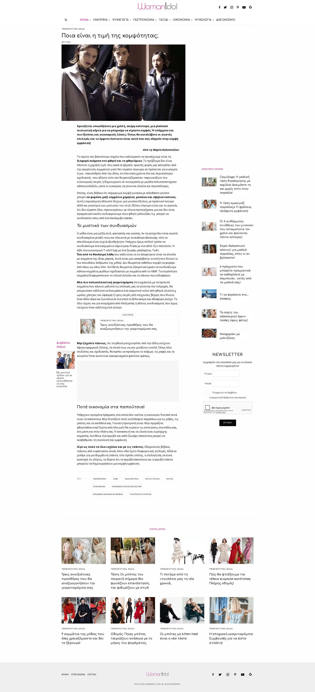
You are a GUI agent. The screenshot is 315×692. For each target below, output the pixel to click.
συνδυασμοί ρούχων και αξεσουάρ (127, 486)
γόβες (115, 479)
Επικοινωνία (78, 674)
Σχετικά (91, 674)
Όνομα (207, 373)
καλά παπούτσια (131, 479)
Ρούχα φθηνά (99, 486)
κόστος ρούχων (152, 479)
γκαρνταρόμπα (99, 479)
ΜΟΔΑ (82, 29)
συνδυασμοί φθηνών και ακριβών (108, 494)
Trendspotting (70, 29)
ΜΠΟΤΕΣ (169, 479)
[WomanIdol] (158, 7)
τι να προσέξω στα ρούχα (140, 494)
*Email (207, 383)
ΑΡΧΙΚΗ (65, 674)
